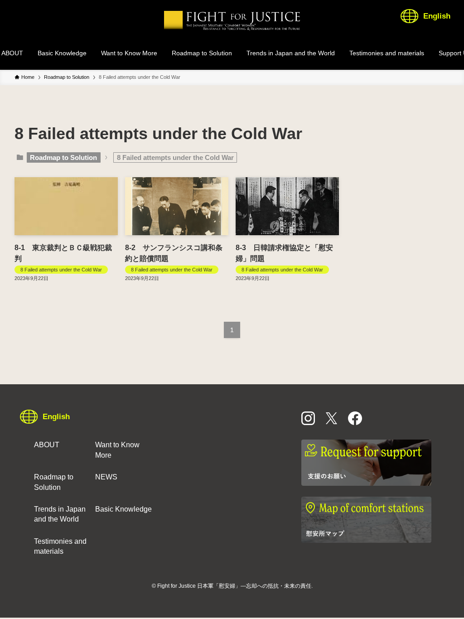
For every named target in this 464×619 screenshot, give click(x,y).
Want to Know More (117, 450)
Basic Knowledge (123, 509)
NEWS (106, 477)
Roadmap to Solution (63, 157)
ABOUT (46, 445)
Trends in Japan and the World (60, 514)
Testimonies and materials (60, 546)
